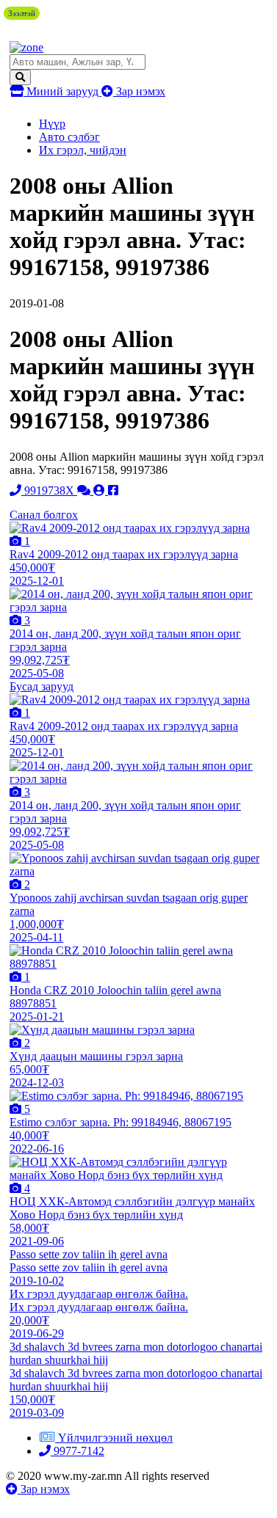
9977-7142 (77, 1451)
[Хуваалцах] (113, 490)
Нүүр (52, 123)
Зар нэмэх (139, 91)
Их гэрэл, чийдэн (82, 150)
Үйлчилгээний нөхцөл (115, 1437)
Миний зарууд (62, 91)
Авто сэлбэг (69, 137)
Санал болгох (44, 514)
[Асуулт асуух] (85, 490)
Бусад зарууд (41, 686)
